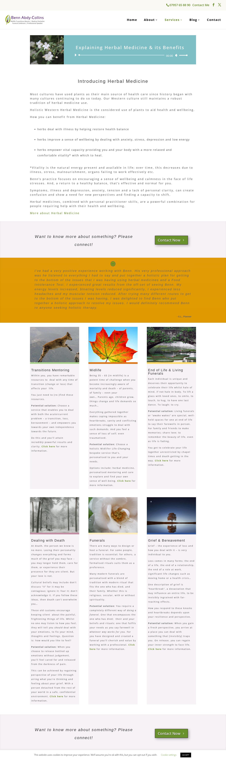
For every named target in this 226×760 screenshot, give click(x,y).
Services (172, 20)
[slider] (182, 55)
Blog (193, 20)
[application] (130, 55)
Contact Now (169, 240)
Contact (214, 20)
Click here (57, 696)
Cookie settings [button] (168, 754)
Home (132, 20)
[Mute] (176, 55)
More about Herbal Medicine (54, 213)
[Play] (75, 55)
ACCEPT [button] (185, 755)
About (149, 20)
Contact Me (200, 5)
